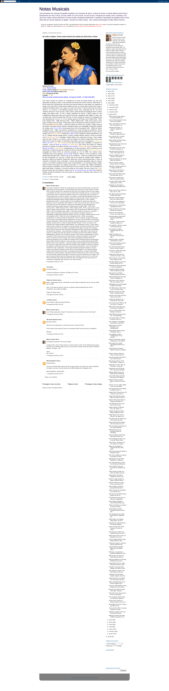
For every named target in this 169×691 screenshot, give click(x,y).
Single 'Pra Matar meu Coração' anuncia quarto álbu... (116, 236)
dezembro (112, 105)
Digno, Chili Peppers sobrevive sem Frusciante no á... (117, 124)
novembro (112, 107)
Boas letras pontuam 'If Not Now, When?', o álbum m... (117, 361)
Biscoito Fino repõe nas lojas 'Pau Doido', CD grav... (117, 590)
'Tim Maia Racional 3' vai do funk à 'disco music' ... (116, 404)
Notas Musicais (54, 8)
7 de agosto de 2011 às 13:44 (54, 355)
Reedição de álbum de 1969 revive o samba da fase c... (117, 292)
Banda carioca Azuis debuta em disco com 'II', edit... (117, 190)
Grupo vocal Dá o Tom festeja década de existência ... (117, 209)
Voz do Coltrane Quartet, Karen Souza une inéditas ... (117, 120)
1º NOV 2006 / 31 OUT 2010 (114, 84)
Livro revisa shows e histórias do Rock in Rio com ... (117, 318)
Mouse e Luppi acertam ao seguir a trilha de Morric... (116, 479)
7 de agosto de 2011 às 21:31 (54, 373)
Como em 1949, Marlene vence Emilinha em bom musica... (117, 586)
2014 (109, 96)
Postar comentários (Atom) (54, 387)
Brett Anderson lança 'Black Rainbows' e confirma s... (116, 459)
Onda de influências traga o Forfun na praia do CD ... (116, 483)
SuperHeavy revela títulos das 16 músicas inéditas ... (117, 523)
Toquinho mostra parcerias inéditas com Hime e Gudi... (117, 567)
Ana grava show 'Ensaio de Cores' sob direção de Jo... (117, 152)
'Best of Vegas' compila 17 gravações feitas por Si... (116, 487)
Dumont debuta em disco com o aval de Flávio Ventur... (117, 439)
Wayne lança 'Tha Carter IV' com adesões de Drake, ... (117, 170)
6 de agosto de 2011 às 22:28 (54, 294)
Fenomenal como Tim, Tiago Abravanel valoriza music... (117, 563)
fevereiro (112, 631)
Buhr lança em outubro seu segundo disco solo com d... (117, 532)
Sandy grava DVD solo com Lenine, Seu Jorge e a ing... (117, 255)
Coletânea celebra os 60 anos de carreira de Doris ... (117, 612)
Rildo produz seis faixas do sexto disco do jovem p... (116, 556)
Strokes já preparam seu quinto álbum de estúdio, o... (117, 159)
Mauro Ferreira (50, 185)
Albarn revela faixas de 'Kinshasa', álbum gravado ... (117, 133)
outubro (111, 109)
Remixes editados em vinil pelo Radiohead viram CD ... (117, 560)
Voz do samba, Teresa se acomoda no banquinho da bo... (117, 468)
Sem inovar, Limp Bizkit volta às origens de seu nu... (117, 494)
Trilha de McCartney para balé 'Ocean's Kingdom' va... (117, 277)
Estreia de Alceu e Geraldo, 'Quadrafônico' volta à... (116, 240)
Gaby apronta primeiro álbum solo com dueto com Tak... (117, 423)
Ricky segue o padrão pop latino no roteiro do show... (117, 178)
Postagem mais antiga (93, 384)
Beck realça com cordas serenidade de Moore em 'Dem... (116, 345)
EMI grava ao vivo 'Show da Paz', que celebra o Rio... (116, 281)
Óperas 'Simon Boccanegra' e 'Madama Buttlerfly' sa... (117, 400)
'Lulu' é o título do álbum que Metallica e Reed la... (117, 311)
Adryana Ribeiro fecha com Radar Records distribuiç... (117, 373)
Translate (119, 646)
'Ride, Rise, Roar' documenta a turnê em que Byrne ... (117, 593)
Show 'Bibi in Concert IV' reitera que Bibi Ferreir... (117, 605)
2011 (109, 103)
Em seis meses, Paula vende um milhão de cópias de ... (117, 597)
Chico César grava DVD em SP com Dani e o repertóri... (117, 303)
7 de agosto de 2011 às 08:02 (54, 314)
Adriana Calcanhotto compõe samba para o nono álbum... (117, 340)
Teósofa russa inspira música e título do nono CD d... (117, 296)
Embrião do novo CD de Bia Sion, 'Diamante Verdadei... (117, 369)
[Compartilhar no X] (71, 177)
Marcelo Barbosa (51, 360)
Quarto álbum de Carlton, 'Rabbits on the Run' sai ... (117, 475)
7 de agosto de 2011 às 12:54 (54, 334)
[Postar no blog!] (70, 177)
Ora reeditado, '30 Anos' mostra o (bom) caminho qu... (118, 226)
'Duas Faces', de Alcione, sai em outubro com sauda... (117, 443)
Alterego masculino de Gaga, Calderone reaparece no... (117, 616)
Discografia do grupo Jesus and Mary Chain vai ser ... (118, 144)
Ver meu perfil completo (112, 71)
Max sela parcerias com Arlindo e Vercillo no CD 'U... (117, 389)
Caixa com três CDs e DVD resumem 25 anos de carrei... (116, 528)
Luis (47, 267)
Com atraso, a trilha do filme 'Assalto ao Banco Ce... (117, 222)
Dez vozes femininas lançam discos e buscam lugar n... (117, 247)
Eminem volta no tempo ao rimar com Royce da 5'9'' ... (117, 354)
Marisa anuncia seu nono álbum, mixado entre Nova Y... (117, 381)
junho (111, 622)
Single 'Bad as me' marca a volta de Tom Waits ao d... (117, 415)
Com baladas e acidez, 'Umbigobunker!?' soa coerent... (115, 336)
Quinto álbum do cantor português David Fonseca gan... (117, 510)
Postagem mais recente (51, 384)
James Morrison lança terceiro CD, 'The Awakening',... (117, 315)
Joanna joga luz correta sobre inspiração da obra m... (117, 205)
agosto (111, 114)
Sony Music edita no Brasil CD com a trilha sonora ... (117, 358)
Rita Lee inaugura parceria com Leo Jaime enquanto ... (117, 426)
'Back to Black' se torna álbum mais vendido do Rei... (117, 258)
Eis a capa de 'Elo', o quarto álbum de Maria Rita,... (116, 137)
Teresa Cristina (54, 179)
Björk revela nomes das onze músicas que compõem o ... (117, 307)
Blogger (96, 678)
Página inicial (73, 384)
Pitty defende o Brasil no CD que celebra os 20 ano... (117, 571)
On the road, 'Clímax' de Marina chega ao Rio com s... (118, 601)
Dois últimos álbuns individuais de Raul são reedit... (117, 194)
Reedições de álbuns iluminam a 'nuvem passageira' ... (117, 266)
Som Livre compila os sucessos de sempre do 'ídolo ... (117, 455)
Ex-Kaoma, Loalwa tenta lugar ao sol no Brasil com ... (117, 251)
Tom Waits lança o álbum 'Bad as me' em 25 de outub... (117, 288)
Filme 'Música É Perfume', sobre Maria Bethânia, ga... (117, 502)
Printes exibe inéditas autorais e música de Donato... (117, 243)
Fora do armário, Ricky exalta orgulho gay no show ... (117, 182)
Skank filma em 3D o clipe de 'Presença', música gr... (117, 365)
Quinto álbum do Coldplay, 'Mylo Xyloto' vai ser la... (116, 519)
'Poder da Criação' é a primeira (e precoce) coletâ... (117, 505)
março (111, 629)
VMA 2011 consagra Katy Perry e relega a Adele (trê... (117, 167)
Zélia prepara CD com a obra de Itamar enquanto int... (117, 148)
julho (110, 620)
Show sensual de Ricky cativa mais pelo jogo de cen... (117, 174)
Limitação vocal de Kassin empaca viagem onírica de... (117, 575)
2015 (109, 93)
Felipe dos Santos (51, 280)
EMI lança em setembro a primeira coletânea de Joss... (117, 552)
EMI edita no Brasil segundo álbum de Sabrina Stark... (117, 198)
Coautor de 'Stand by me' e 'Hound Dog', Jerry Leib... (116, 300)
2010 (109, 636)
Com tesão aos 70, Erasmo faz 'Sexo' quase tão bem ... (117, 419)
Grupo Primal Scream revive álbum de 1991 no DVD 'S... (117, 396)
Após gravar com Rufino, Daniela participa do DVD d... (117, 273)
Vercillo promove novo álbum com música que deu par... (117, 578)
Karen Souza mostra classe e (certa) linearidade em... (117, 117)
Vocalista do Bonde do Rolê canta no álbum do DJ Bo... (117, 270)
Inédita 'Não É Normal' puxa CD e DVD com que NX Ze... (118, 393)
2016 (109, 91)
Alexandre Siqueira (52, 319)
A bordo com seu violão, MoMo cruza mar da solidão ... (117, 385)
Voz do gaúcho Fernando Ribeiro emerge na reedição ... (117, 350)
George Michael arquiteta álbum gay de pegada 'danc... (116, 548)
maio (110, 624)
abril (110, 626)
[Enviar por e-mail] (68, 177)
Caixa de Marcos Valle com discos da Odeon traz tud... (117, 472)
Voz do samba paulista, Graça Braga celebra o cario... (117, 540)
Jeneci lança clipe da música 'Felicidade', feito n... (117, 331)
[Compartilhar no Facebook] (73, 177)
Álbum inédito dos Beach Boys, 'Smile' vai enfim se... (117, 141)
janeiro (111, 633)
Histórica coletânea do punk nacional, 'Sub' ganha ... (116, 155)
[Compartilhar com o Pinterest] (75, 177)
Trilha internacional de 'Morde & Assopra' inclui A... (118, 452)
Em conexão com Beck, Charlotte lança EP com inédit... (116, 230)
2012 (109, 100)
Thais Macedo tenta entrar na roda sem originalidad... (117, 498)
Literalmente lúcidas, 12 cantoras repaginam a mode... (115, 129)
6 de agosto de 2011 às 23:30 (54, 304)
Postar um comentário (51, 377)
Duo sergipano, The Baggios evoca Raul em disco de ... (117, 322)
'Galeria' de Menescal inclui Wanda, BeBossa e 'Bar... (116, 411)
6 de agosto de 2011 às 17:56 (54, 261)
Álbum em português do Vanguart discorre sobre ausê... (116, 448)
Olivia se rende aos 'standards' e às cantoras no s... (117, 490)
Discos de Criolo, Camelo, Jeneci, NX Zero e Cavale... (117, 163)
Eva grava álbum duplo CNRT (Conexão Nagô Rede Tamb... (117, 218)
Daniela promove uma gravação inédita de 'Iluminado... (115, 431)
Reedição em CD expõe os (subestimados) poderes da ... (117, 186)
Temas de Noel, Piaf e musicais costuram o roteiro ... (117, 608)
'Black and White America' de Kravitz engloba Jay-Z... (117, 582)
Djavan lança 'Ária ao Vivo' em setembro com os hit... (117, 536)
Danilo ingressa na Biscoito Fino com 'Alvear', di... (116, 408)
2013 (109, 98)
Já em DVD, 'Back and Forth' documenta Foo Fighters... (117, 376)
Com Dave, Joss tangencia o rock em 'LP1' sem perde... (117, 202)
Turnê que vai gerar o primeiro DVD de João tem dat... (117, 543)
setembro (112, 112)
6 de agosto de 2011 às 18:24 (54, 274)
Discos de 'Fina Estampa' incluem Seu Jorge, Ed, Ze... (117, 213)
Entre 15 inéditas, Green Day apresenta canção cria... (117, 435)
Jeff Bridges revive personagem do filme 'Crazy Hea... (118, 285)
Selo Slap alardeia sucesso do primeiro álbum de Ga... (117, 262)
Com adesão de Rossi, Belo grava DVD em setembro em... (116, 515)
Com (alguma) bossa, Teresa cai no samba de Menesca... (117, 463)
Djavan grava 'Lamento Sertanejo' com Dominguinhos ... (115, 327)
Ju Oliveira (49, 300)
